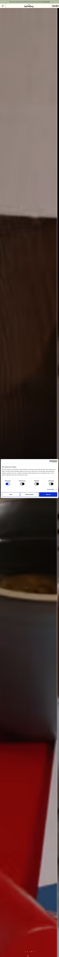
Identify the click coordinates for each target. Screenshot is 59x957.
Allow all (48, 494)
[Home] (28, 6)
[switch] (22, 484)
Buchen (55, 6)
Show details (50, 489)
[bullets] (25, 952)
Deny (10, 494)
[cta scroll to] (29, 956)
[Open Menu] (3, 6)
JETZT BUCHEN (46, 1)
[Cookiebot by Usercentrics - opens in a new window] (50, 461)
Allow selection (29, 494)
